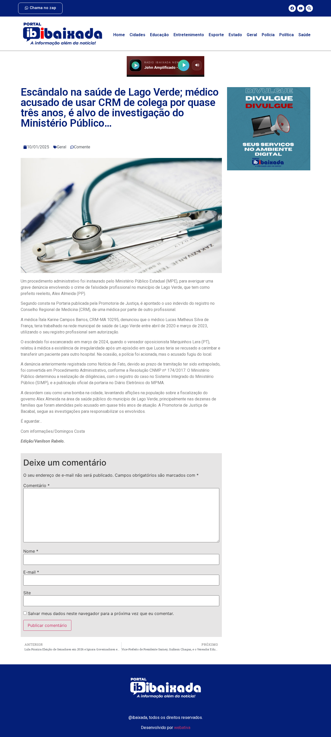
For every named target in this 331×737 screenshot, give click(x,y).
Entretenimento (189, 34)
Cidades (137, 34)
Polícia (268, 34)
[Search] (309, 8)
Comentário (36, 485)
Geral (252, 34)
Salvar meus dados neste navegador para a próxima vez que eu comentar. (101, 613)
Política (286, 34)
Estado (235, 34)
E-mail (31, 572)
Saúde (304, 34)
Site (27, 593)
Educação (159, 34)
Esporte (216, 34)
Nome (30, 551)
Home (119, 34)
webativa (182, 727)
